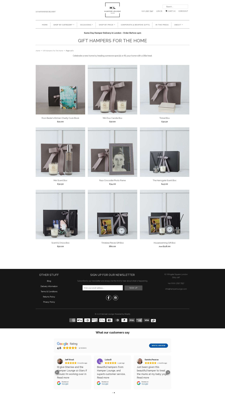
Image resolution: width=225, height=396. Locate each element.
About (177, 25)
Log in (159, 11)
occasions (85, 25)
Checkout (183, 11)
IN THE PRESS (162, 25)
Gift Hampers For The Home (112, 40)
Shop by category (63, 25)
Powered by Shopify (122, 314)
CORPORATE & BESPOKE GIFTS (135, 25)
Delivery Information (49, 286)
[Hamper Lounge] (112, 10)
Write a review (158, 346)
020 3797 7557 (147, 11)
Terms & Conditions (49, 292)
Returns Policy (49, 297)
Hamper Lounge (107, 314)
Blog (49, 281)
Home (45, 25)
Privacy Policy (49, 302)
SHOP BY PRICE (106, 25)
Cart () (172, 11)
